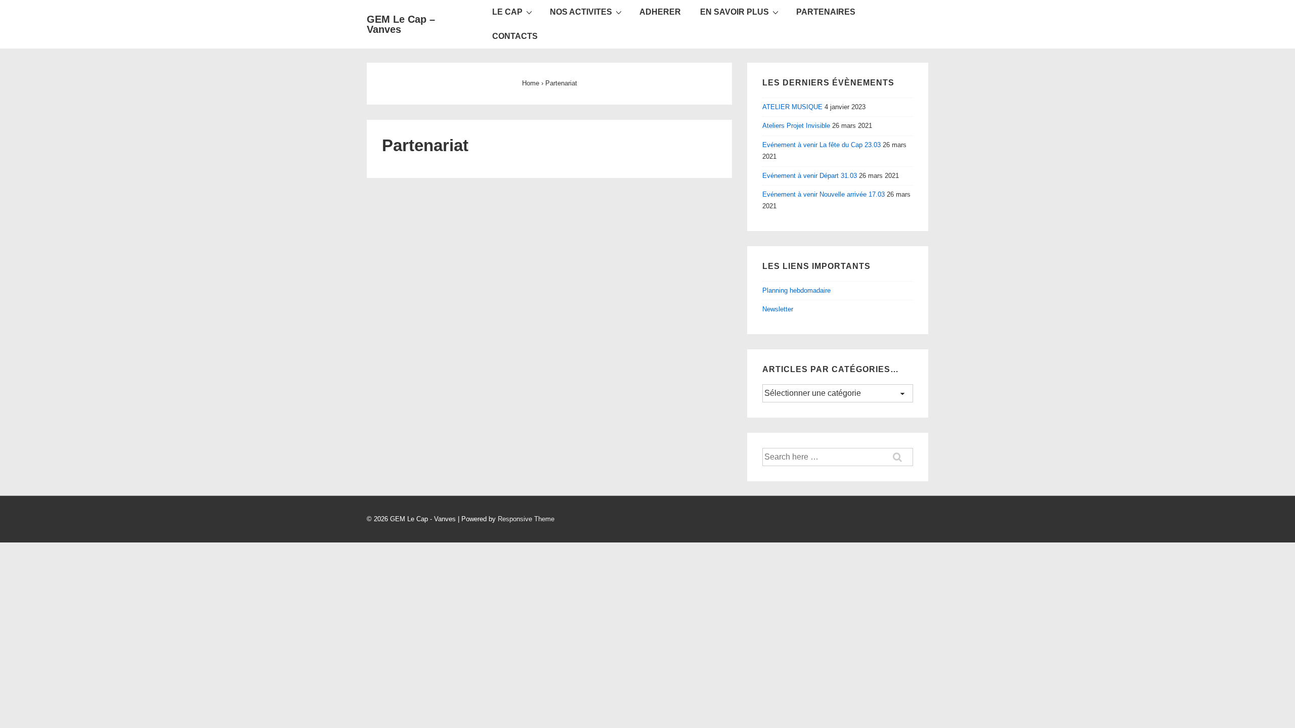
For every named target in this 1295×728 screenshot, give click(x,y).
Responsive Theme (526, 519)
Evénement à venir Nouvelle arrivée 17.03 (823, 194)
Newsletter (777, 309)
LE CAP (507, 12)
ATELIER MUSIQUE (792, 107)
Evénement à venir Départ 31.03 (809, 175)
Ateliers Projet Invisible (796, 125)
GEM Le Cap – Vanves (401, 24)
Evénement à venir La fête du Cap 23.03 (821, 145)
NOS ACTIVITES (581, 12)
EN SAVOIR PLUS (734, 12)
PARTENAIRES (825, 12)
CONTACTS (515, 36)
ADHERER (660, 12)
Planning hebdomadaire (796, 290)
